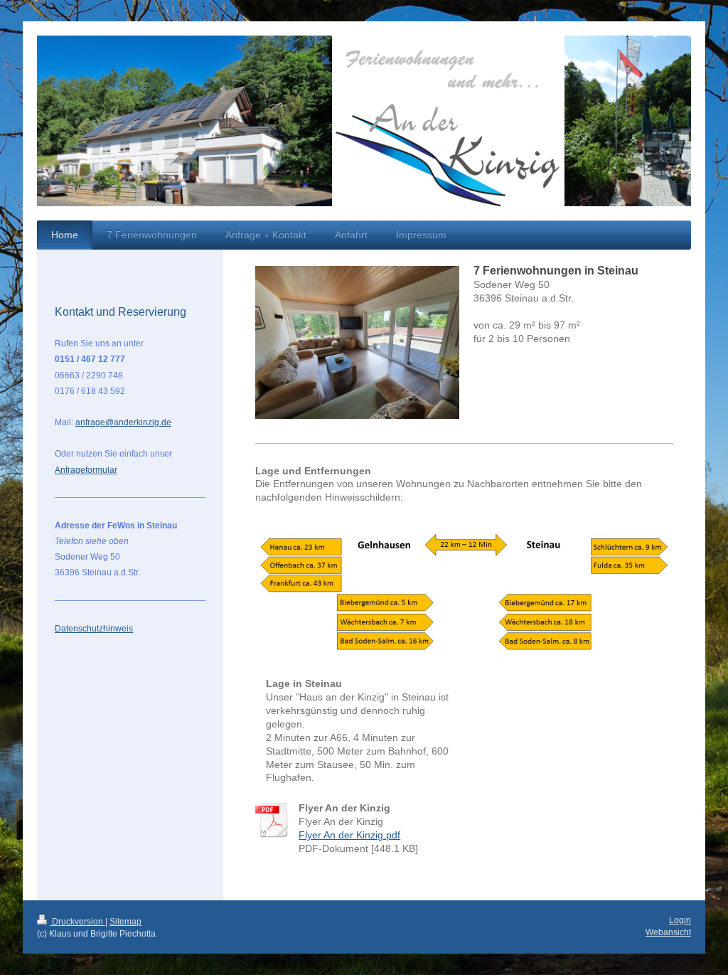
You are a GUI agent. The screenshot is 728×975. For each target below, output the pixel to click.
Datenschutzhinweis (94, 629)
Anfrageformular (86, 470)
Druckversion (77, 922)
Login (680, 920)
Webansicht (668, 932)
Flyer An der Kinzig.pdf (349, 835)
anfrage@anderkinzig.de (123, 422)
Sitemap (125, 922)
